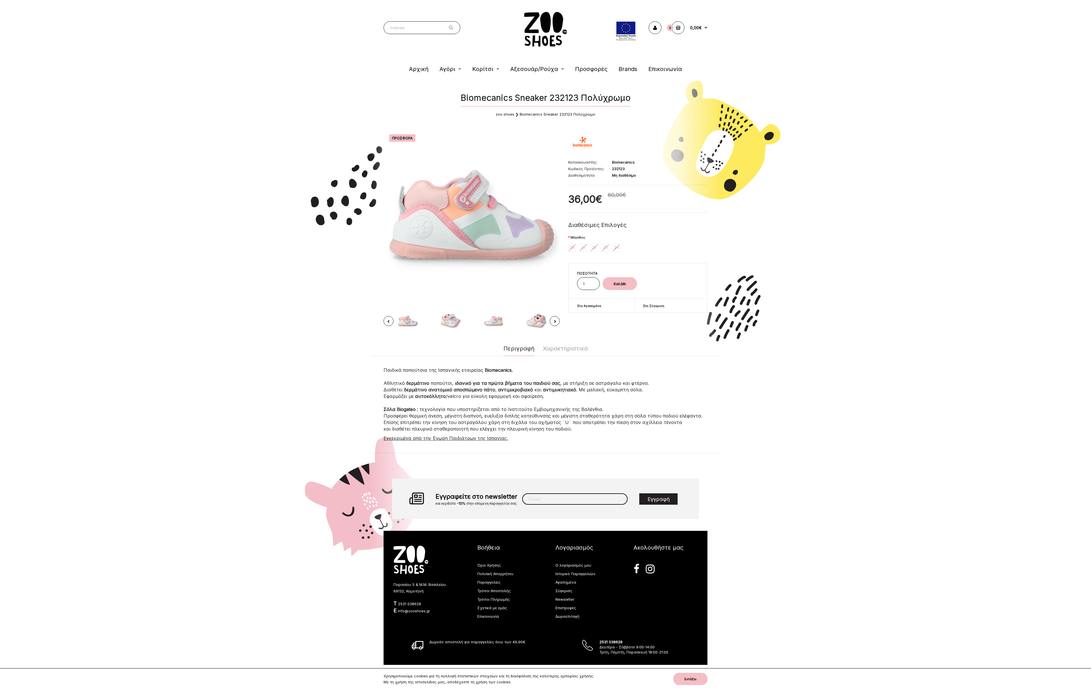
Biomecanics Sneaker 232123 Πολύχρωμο (557, 114)
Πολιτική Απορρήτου (495, 573)
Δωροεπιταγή (567, 616)
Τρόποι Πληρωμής (493, 599)
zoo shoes (505, 114)
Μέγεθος (578, 237)
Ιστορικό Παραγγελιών (575, 573)
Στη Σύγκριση (653, 306)
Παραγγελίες (489, 582)
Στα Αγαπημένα (589, 306)
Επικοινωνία (488, 616)
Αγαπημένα (565, 582)
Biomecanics (623, 162)
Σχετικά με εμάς (492, 608)
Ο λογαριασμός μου (573, 565)
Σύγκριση (563, 590)
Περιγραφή (518, 348)
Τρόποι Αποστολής (494, 590)
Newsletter (564, 599)
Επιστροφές (565, 608)
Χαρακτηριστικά (565, 348)
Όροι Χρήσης (489, 565)
